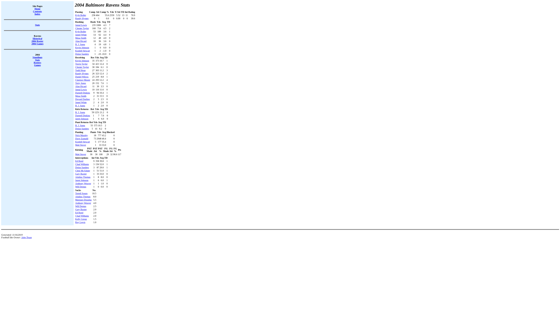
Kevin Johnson (82, 47)
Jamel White (81, 35)
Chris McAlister (82, 170)
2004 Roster (37, 41)
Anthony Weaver (83, 183)
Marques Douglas (83, 200)
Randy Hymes (82, 18)
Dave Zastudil (81, 138)
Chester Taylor (82, 28)
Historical (37, 38)
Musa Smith (80, 38)
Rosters (37, 62)
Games (37, 65)
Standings (37, 57)
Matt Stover (80, 145)
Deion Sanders (82, 54)
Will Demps (80, 187)
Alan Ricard (80, 41)
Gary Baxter (81, 174)
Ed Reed (79, 161)
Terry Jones (80, 83)
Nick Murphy (81, 135)
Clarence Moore (82, 80)
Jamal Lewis (81, 25)
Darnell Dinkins (82, 93)
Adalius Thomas (82, 177)
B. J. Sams (80, 44)
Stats (37, 60)
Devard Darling (82, 99)
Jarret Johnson (81, 119)
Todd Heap (80, 70)
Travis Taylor (81, 64)
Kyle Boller (80, 15)
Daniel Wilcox (82, 77)
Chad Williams (82, 164)
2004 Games (37, 44)
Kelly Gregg (81, 219)
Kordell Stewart (82, 51)
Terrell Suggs (81, 193)
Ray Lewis (80, 222)
